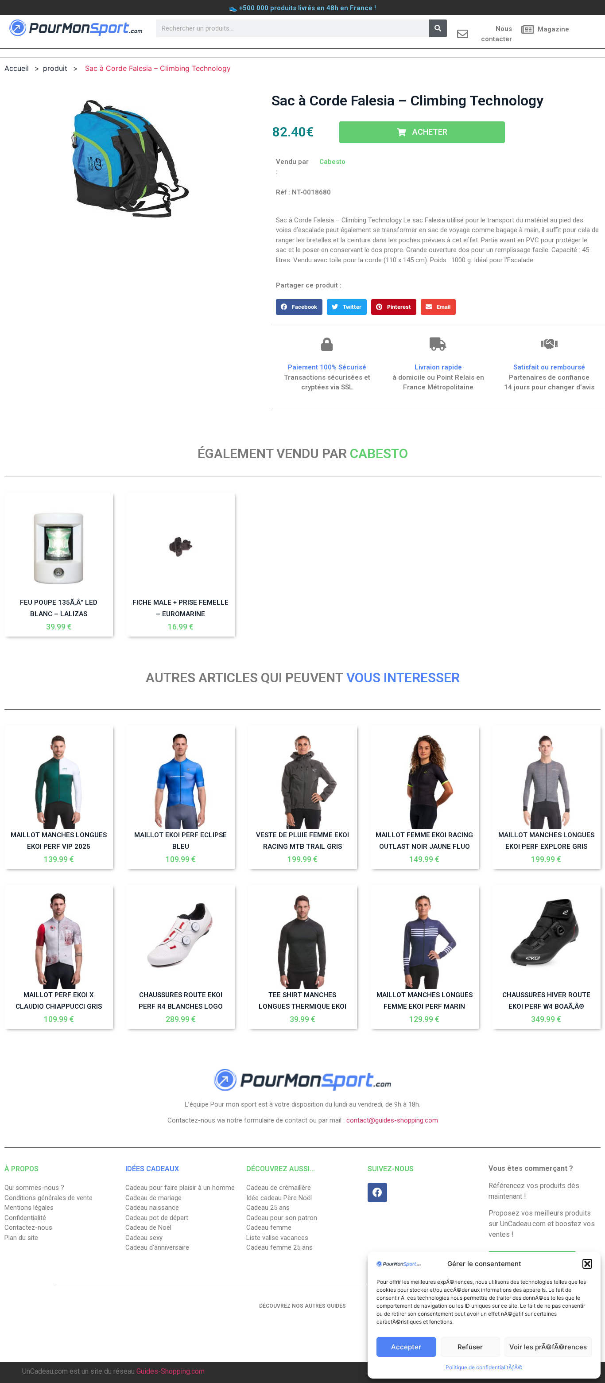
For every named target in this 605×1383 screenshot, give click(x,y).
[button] (587, 1263)
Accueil (16, 68)
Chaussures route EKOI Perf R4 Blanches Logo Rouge (181, 1006)
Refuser (470, 1347)
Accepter (406, 1347)
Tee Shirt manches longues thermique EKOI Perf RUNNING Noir (302, 1006)
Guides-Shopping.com (170, 1371)
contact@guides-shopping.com (392, 1120)
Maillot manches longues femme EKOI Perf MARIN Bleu (424, 1006)
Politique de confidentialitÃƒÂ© (484, 1367)
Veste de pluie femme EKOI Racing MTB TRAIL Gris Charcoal (302, 846)
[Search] (438, 28)
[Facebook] (377, 1192)
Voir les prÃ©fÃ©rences (548, 1347)
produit (55, 68)
